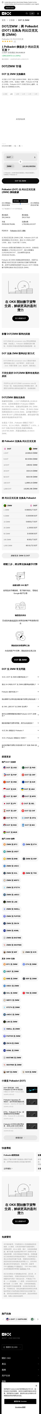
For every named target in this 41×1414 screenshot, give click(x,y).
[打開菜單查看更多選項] (38, 13)
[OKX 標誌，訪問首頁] (6, 13)
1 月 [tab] (23, 94)
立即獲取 (7, 1169)
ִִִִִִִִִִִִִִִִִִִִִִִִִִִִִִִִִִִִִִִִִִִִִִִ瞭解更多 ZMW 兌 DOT (20, 556)
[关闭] (36, 1385)
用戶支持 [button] (6, 1375)
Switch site (10, 7)
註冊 (32, 13)
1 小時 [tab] (5, 94)
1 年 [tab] (30, 94)
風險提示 (19, 1266)
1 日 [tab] (11, 94)
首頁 (3, 20)
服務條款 (10, 1266)
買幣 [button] (4, 1381)
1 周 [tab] (17, 94)
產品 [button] (4, 1364)
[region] (20, 1398)
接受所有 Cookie (20, 1401)
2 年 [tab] (36, 94)
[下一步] (37, 1319)
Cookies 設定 (20, 1407)
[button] (27, 13)
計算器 (12, 20)
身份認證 (13, 621)
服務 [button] (4, 1370)
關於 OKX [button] (6, 1358)
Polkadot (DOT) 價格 (18, 231)
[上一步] (3, 1319)
